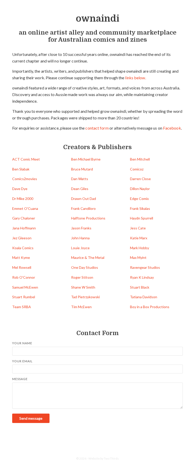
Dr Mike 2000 (22, 198)
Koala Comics (23, 248)
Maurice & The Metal (87, 257)
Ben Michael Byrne (86, 159)
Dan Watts (79, 179)
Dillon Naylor (140, 188)
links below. (135, 77)
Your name (22, 343)
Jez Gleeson (21, 238)
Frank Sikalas (140, 208)
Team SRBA (21, 307)
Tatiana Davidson (143, 297)
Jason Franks (81, 228)
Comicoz (136, 169)
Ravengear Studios (145, 267)
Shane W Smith (83, 287)
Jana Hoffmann (24, 228)
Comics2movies (24, 179)
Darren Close (140, 179)
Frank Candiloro (83, 208)
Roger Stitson (82, 277)
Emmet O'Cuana (25, 208)
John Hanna (80, 238)
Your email (22, 361)
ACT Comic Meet (26, 159)
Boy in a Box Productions (149, 307)
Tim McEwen (81, 307)
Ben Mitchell (140, 159)
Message (20, 379)
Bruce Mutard (82, 169)
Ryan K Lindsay (142, 277)
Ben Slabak (20, 169)
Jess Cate (138, 228)
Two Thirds (111, 458)
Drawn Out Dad (83, 198)
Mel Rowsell (21, 267)
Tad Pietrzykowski (85, 297)
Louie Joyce (80, 248)
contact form (96, 127)
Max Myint (138, 257)
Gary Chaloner (23, 218)
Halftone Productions (88, 218)
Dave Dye (19, 188)
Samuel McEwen (25, 287)
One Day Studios (84, 267)
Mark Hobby (139, 248)
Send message (30, 418)
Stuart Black (139, 287)
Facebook (172, 127)
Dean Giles (79, 188)
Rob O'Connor (23, 277)
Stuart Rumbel (23, 297)
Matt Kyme (21, 257)
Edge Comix (139, 198)
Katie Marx (138, 238)
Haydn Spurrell (141, 218)
